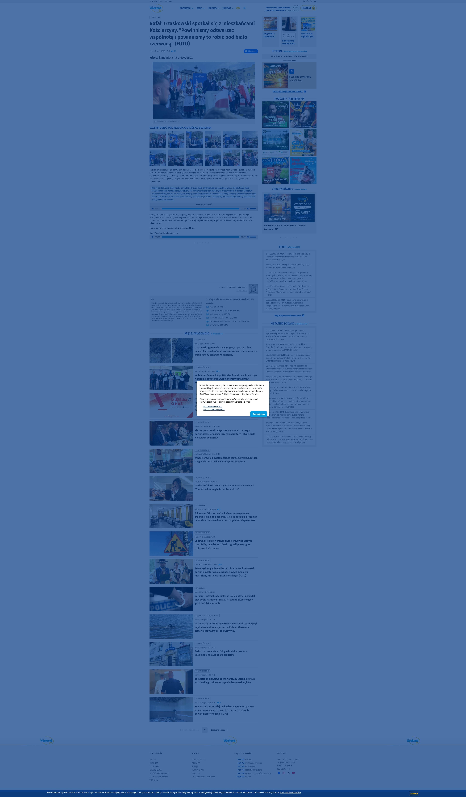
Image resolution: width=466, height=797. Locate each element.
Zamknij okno (259, 414)
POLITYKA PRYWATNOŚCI (214, 410)
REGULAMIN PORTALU (212, 407)
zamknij (414, 793)
